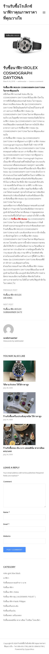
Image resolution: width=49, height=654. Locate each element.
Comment (7, 481)
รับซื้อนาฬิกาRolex (19, 219)
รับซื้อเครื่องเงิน (9, 610)
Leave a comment (36, 81)
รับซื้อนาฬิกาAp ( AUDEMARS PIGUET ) (19, 596)
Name (6, 512)
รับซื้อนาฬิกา (8, 587)
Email (6, 524)
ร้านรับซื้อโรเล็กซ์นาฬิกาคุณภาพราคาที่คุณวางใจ (20, 12)
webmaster (22, 81)
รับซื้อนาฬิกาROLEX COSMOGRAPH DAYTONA (24, 87)
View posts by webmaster (13, 341)
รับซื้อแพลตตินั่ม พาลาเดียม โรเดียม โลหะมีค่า (21, 620)
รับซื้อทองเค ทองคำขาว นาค (14, 582)
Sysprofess (29, 649)
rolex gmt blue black (11, 573)
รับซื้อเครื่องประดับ (10, 606)
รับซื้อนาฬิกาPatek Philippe (14, 601)
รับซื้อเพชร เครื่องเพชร (12, 615)
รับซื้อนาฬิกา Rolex (12, 35)
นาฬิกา (6, 578)
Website (6, 536)
